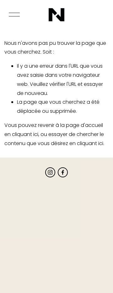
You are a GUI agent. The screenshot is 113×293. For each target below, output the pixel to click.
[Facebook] (63, 172)
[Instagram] (50, 172)
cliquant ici (25, 134)
